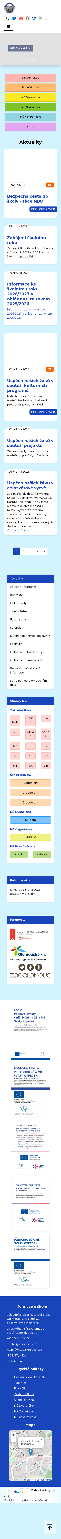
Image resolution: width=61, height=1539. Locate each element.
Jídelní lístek (19, 611)
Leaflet (29, 1479)
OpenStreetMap (44, 1479)
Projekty (16, 644)
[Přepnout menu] (8, 27)
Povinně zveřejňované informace (25, 670)
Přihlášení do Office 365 (30, 1377)
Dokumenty (18, 603)
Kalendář (16, 627)
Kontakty (16, 595)
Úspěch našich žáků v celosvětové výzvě (30, 485)
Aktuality (17, 578)
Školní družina (30, 87)
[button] (30, 1452)
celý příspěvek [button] (43, 209)
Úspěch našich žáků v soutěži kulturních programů (30, 385)
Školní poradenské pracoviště (30, 635)
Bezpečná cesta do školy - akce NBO (27, 199)
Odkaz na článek (18, 530)
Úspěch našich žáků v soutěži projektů (30, 443)
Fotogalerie (18, 619)
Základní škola (30, 77)
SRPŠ (30, 126)
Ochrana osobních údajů (27, 652)
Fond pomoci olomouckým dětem (28, 682)
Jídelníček (21, 1383)
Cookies (44, 1500)
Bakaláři (19, 1388)
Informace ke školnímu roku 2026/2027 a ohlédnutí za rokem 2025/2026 (28, 294)
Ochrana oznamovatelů (26, 660)
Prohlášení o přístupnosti (21, 1500)
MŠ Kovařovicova (30, 116)
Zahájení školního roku (26, 240)
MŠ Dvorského (20, 48)
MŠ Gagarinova (30, 107)
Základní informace (23, 587)
